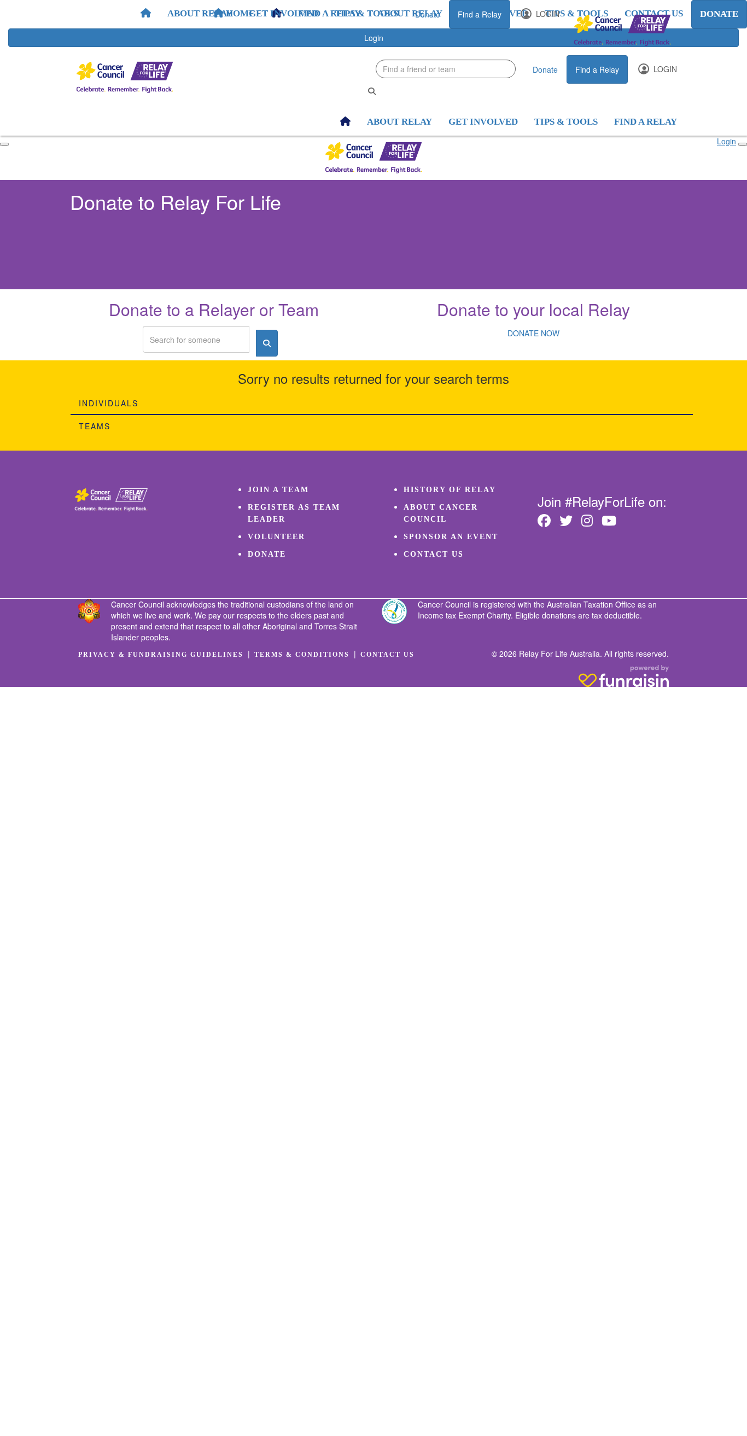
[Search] (371, 91)
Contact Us (434, 554)
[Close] (742, 144)
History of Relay (450, 490)
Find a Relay (479, 14)
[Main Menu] (4, 144)
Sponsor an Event (451, 537)
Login (546, 13)
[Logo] (622, 30)
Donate (427, 14)
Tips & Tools (366, 13)
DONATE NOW (533, 333)
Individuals (108, 403)
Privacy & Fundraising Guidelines (160, 654)
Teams (94, 426)
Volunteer (276, 537)
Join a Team (278, 490)
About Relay (199, 13)
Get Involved (283, 13)
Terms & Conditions (301, 654)
